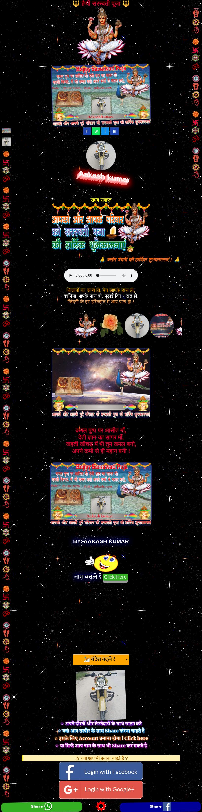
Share (37, 805)
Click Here (115, 577)
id (114, 131)
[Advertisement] (101, 617)
